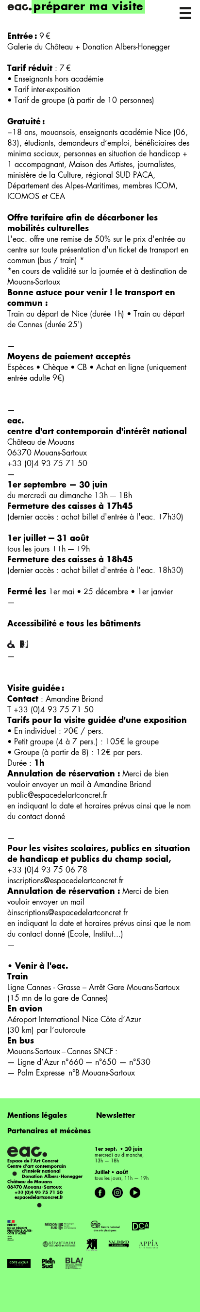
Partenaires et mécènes (49, 1131)
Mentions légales (37, 1115)
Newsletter (115, 1115)
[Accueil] (19, 7)
